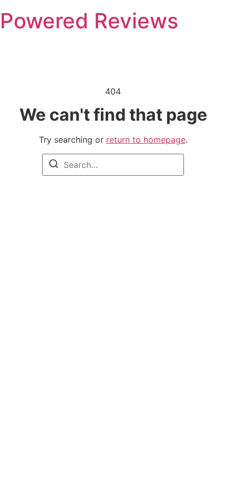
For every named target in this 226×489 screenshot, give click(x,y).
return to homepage (146, 139)
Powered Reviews (89, 21)
